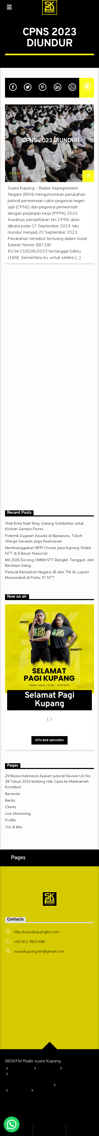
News (25, 110)
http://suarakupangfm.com (36, 931)
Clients (10, 807)
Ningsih (15, 173)
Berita (10, 800)
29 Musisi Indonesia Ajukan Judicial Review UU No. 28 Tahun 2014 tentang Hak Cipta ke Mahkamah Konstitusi (48, 781)
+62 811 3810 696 (29, 941)
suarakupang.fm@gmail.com (39, 951)
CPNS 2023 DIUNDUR (50, 141)
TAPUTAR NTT (46, 110)
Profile (10, 820)
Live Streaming (18, 813)
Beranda (12, 793)
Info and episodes (49, 740)
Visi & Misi (13, 827)
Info (11, 110)
